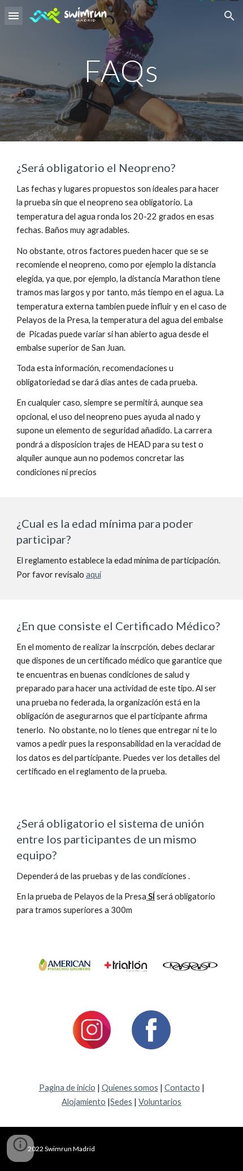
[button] (13, 15)
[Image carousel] (122, 966)
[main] (122, 70)
